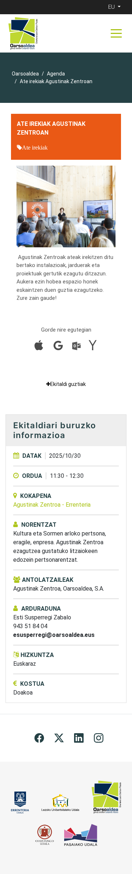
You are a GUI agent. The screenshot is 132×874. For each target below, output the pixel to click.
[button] (115, 7)
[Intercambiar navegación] (116, 33)
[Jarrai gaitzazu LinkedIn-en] (79, 737)
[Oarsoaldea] (22, 33)
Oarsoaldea (25, 74)
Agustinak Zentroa (52, 504)
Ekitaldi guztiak (68, 384)
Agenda (56, 74)
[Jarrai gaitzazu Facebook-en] (39, 737)
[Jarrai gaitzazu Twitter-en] (59, 737)
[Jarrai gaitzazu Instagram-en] (98, 737)
